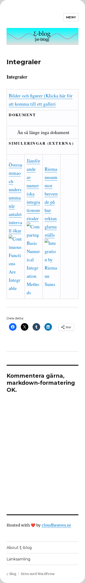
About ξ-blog (19, 547)
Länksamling (18, 559)
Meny (71, 17)
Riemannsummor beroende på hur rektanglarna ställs (51, 202)
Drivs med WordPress (38, 574)
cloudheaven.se (56, 525)
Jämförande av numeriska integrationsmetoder (33, 190)
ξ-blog (12, 574)
